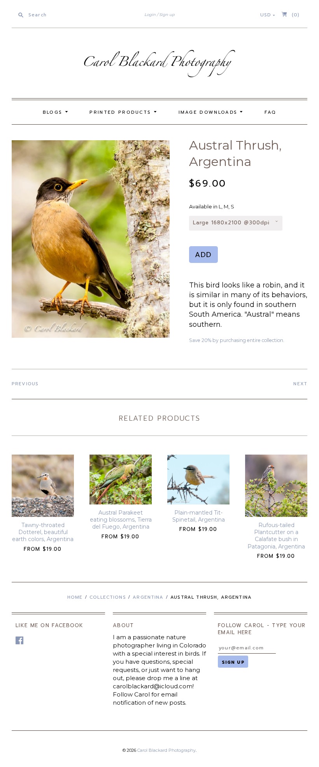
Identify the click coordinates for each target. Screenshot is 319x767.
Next (300, 383)
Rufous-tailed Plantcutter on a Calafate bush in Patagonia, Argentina (276, 536)
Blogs (54, 112)
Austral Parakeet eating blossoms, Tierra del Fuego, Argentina (121, 519)
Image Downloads (209, 112)
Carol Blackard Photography (166, 750)
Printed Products (121, 112)
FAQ (270, 112)
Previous (25, 383)
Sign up (167, 14)
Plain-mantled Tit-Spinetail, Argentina (198, 516)
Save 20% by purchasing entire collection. (236, 340)
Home (75, 597)
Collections (107, 597)
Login (150, 14)
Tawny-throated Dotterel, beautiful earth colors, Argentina (43, 532)
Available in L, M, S (211, 206)
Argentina (148, 597)
